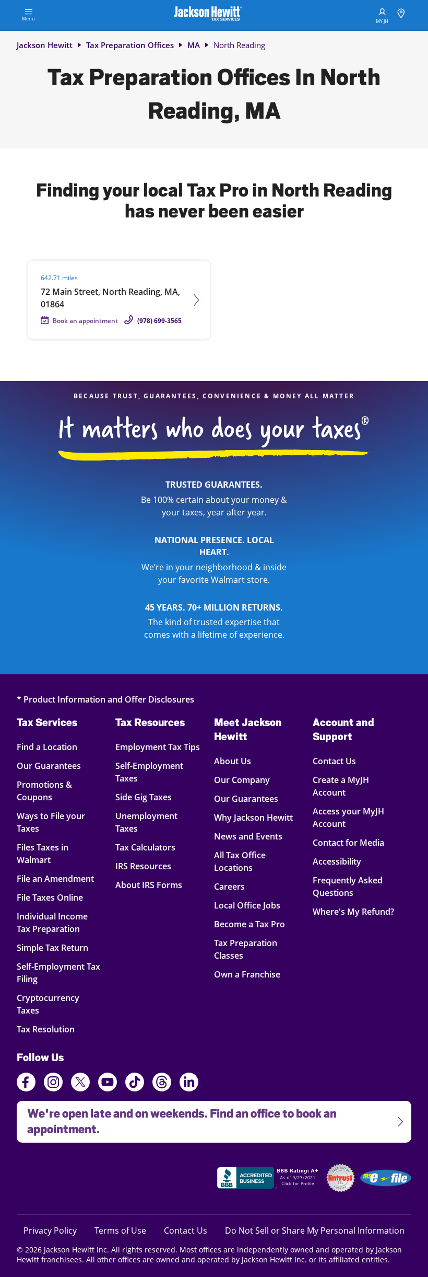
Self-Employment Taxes (149, 772)
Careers (229, 886)
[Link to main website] (208, 15)
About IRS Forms (148, 885)
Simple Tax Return (54, 947)
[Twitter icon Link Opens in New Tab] (80, 1084)
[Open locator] (401, 14)
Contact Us (334, 761)
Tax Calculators (145, 847)
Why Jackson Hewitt (253, 817)
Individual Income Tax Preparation (54, 922)
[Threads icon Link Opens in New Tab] (161, 1084)
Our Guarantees (54, 766)
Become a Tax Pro (249, 924)
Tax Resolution (54, 1029)
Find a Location (54, 747)
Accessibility (337, 861)
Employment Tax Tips (157, 747)
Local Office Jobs (247, 905)
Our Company (242, 780)
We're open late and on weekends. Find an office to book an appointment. (177, 1118)
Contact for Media (348, 842)
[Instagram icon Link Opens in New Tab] (53, 1084)
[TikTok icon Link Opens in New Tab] (134, 1084)
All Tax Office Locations (240, 861)
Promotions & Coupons (54, 790)
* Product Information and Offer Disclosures (105, 699)
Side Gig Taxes (143, 797)
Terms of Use (120, 1230)
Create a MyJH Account (341, 786)
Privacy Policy (50, 1230)
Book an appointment (85, 320)
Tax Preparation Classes (245, 949)
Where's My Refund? (353, 911)
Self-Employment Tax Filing (58, 972)
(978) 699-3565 (159, 320)
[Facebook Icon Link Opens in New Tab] (26, 1084)
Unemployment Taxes (146, 822)
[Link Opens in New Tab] (269, 1179)
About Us (232, 761)
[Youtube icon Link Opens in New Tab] (107, 1084)
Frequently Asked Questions (348, 886)
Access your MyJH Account (348, 817)
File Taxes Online (54, 897)
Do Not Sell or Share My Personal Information (315, 1230)
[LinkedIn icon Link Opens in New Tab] (189, 1087)
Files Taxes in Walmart (54, 853)
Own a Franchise (247, 974)
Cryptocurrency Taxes (54, 1004)
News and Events (248, 836)
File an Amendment (55, 878)
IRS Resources (143, 866)
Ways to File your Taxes (54, 822)
